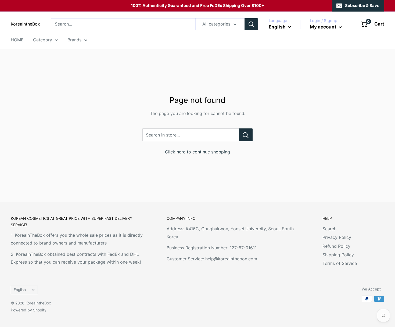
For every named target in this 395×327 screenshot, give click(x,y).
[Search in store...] (246, 134)
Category (42, 39)
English (20, 290)
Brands (74, 39)
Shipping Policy (338, 254)
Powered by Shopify (28, 310)
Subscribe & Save (362, 5)
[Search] (251, 24)
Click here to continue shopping (197, 151)
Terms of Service (339, 263)
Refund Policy (336, 246)
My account (323, 27)
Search (329, 228)
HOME (17, 39)
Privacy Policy (336, 237)
